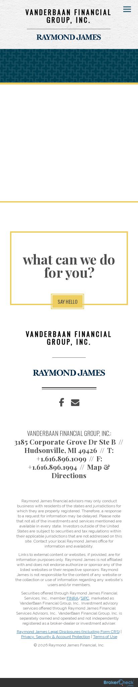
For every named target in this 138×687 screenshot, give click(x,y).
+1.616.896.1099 (61, 458)
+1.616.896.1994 (52, 466)
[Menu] (123, 8)
